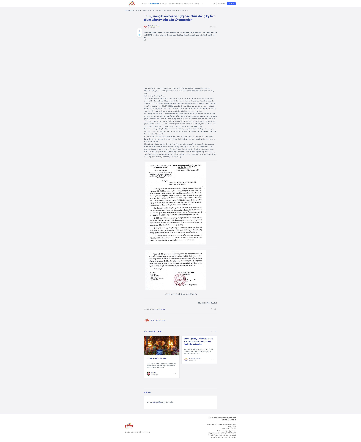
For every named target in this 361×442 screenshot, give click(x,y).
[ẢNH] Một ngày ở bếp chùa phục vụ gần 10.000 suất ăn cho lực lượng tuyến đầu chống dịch (198, 341)
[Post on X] (139, 34)
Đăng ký (231, 3)
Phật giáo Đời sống (154, 26)
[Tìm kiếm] (214, 3)
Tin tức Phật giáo (160, 309)
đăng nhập (157, 402)
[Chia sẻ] (215, 309)
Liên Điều (154, 373)
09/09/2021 (192, 360)
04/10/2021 (151, 28)
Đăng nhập (221, 3)
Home (127, 10)
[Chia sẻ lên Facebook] (139, 30)
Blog (131, 10)
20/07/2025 (154, 374)
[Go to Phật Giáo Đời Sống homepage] (132, 3)
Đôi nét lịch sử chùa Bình (156, 358)
